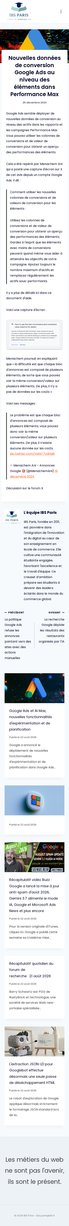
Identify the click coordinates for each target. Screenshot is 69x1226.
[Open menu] (60, 11)
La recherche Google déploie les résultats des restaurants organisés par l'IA (51, 627)
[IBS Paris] (19, 11)
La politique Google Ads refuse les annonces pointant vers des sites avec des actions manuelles (18, 635)
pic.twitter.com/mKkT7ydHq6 (32, 454)
